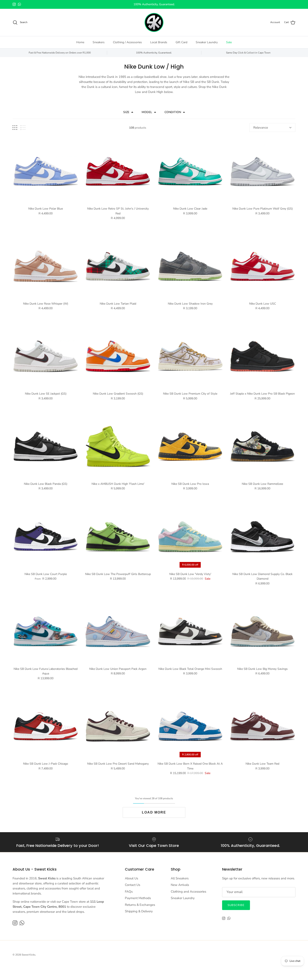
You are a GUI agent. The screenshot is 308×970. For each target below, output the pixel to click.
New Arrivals (180, 885)
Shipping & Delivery (139, 911)
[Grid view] (15, 127)
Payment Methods (138, 898)
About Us (131, 878)
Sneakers (99, 42)
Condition (172, 112)
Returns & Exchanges (140, 905)
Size (126, 112)
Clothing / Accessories (127, 42)
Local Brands (158, 42)
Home (80, 42)
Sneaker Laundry (207, 42)
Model (147, 112)
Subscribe (236, 905)
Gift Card (181, 42)
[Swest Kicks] (154, 22)
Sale (229, 42)
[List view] (23, 127)
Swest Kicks (28, 954)
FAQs (129, 891)
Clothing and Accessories (188, 891)
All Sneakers (180, 878)
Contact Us (132, 885)
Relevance (260, 127)
